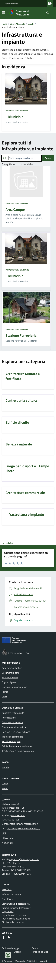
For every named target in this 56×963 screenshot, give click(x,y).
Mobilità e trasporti (11, 741)
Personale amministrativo (14, 687)
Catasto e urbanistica (12, 722)
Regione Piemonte (11, 3)
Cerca (48, 158)
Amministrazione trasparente (16, 908)
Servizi (35, 948)
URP (4, 833)
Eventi (5, 788)
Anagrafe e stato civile (13, 713)
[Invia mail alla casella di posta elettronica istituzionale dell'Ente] (23, 823)
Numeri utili (7, 843)
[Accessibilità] (8, 955)
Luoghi (31, 23)
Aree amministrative (12, 668)
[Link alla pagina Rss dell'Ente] (9, 937)
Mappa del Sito (40, 951)
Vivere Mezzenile (17, 23)
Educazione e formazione (14, 727)
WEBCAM (6, 889)
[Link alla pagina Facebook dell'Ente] (3, 937)
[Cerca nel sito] (47, 12)
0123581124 (18, 815)
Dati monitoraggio (10, 948)
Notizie (5, 767)
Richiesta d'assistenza (13, 922)
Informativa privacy (11, 894)
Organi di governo (10, 682)
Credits (17, 951)
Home (4, 23)
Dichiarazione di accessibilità (16, 903)
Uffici (4, 696)
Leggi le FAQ (8, 911)
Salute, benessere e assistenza (17, 746)
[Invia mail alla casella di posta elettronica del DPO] (24, 859)
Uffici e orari (7, 838)
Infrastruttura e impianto (17, 110)
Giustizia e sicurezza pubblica (16, 732)
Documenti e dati (10, 673)
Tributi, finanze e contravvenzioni (18, 751)
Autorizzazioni (9, 717)
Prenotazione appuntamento (16, 918)
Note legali (7, 899)
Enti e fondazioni (10, 677)
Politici (5, 692)
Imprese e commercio (12, 736)
